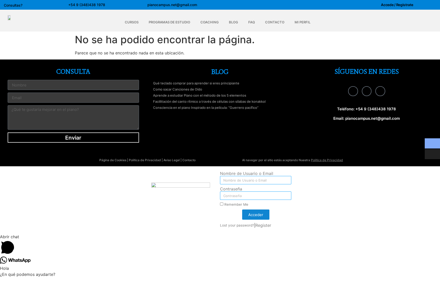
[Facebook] (353, 91)
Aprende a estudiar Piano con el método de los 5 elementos (199, 95)
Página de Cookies (112, 160)
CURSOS (132, 22)
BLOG (233, 22)
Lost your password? (237, 225)
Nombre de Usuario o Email (246, 173)
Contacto (189, 160)
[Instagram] (367, 91)
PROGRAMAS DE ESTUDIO (169, 22)
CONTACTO (274, 22)
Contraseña (231, 189)
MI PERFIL (302, 22)
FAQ (251, 22)
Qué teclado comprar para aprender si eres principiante (196, 83)
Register (263, 225)
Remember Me (235, 204)
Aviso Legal (171, 160)
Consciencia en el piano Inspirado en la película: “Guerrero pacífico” (205, 108)
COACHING (209, 22)
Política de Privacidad (145, 160)
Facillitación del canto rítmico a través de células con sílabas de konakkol (209, 101)
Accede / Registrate (397, 5)
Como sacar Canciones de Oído (177, 89)
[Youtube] (380, 91)
